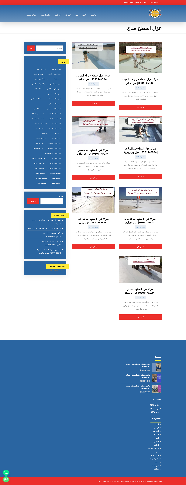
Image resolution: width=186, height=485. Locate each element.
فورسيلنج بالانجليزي (55, 173)
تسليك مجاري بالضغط (38, 119)
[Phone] (6, 473)
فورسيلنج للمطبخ (56, 183)
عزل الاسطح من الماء (55, 168)
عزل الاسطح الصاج (38, 148)
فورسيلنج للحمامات (41, 178)
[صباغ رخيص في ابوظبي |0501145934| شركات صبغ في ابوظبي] (155, 13)
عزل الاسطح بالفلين (55, 163)
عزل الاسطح (39, 143)
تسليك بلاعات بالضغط (55, 114)
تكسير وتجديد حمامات (55, 128)
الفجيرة (156, 441)
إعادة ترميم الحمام (56, 69)
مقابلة (156, 469)
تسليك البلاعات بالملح (36, 99)
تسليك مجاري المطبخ (55, 119)
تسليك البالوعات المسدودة (38, 84)
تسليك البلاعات (38, 89)
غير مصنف (155, 465)
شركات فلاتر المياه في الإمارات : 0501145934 (44, 228)
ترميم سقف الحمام (55, 84)
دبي (157, 452)
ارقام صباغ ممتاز (41, 69)
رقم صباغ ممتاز (39, 128)
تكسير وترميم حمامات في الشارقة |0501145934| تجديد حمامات (48, 251)
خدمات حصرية (153, 448)
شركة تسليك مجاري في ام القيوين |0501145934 (51, 243)
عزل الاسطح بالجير (55, 158)
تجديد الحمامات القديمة (54, 74)
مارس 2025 (154, 405)
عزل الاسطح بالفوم (39, 163)
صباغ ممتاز (58, 133)
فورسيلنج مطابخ (41, 183)
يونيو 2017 (155, 412)
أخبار (157, 424)
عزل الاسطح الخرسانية (54, 148)
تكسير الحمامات (56, 123)
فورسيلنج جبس (40, 173)
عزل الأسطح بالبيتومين (54, 143)
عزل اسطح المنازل (44, 133)
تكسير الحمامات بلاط (41, 123)
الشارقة (156, 434)
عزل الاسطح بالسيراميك (38, 158)
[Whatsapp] (6, 479)
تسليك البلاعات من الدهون (54, 109)
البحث (61, 196)
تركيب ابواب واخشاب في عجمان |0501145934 (52, 235)
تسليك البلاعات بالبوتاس (54, 99)
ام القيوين (155, 445)
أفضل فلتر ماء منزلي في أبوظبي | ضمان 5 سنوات (46, 222)
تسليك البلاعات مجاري (55, 104)
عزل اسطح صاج (56, 138)
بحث (31, 48)
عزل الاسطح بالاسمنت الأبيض (53, 153)
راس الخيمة (154, 459)
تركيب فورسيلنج (38, 74)
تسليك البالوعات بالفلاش (54, 89)
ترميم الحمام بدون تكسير (42, 79)
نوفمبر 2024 (154, 408)
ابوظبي (156, 427)
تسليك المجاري (37, 109)
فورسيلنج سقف (56, 178)
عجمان (156, 462)
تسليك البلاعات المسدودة (54, 94)
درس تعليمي (154, 455)
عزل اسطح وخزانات (41, 138)
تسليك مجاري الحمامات (37, 114)
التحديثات (155, 431)
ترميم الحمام (57, 79)
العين (157, 438)
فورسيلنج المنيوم (39, 168)
